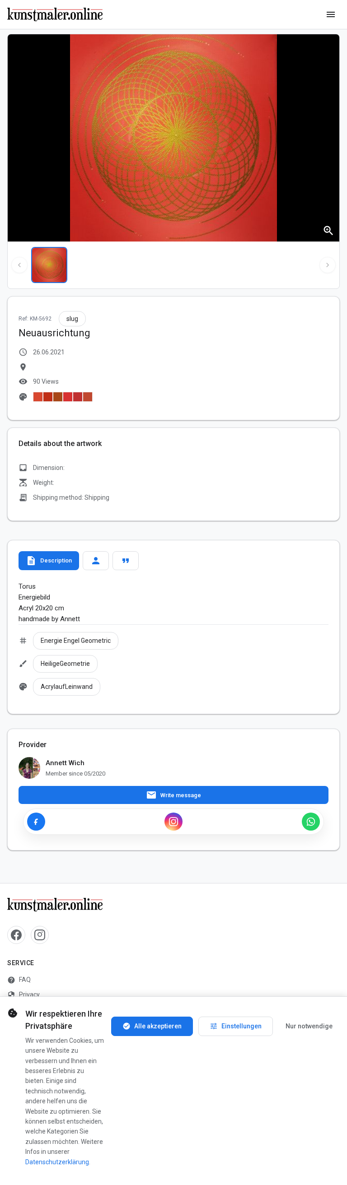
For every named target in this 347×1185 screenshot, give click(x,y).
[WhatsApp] (311, 822)
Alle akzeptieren (152, 1026)
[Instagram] (173, 822)
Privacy (23, 995)
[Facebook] (36, 822)
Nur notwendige (309, 1026)
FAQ (19, 980)
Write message (173, 795)
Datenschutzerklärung (57, 1162)
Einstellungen (236, 1026)
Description (49, 560)
